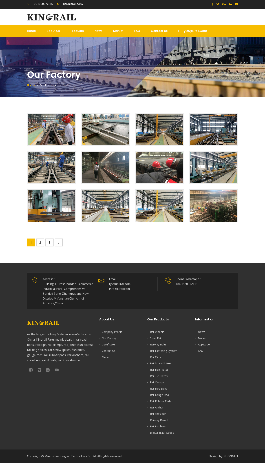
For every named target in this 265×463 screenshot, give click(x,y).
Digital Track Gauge (162, 432)
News (98, 31)
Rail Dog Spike (158, 388)
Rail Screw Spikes (160, 363)
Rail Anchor (157, 407)
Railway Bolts (158, 344)
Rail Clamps (157, 382)
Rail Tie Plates (159, 376)
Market (118, 31)
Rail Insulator (158, 426)
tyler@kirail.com (194, 31)
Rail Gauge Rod (159, 395)
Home (31, 31)
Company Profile (112, 332)
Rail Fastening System (163, 350)
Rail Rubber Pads (160, 401)
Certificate (108, 344)
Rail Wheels (157, 332)
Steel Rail (155, 338)
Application (204, 344)
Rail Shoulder (158, 413)
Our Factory (109, 338)
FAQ (137, 31)
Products (77, 31)
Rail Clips (155, 357)
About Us (53, 31)
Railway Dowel (159, 420)
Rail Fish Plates (159, 369)
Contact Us (159, 31)
